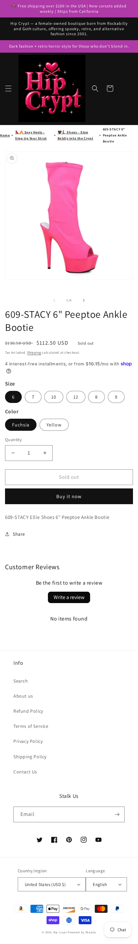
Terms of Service (31, 726)
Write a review (69, 597)
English (100, 884)
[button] (8, 88)
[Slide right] (83, 300)
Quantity (13, 439)
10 (53, 397)
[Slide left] (54, 300)
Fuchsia (20, 425)
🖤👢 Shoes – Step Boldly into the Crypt (75, 135)
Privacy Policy (28, 741)
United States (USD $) (45, 884)
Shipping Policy (30, 757)
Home (5, 135)
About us (23, 696)
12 (75, 397)
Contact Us (25, 772)
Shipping (34, 352)
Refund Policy (28, 711)
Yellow (54, 425)
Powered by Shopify (82, 932)
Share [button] (19, 534)
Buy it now (69, 496)
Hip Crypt (60, 932)
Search (20, 681)
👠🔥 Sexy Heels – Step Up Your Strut (31, 135)
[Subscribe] (117, 814)
